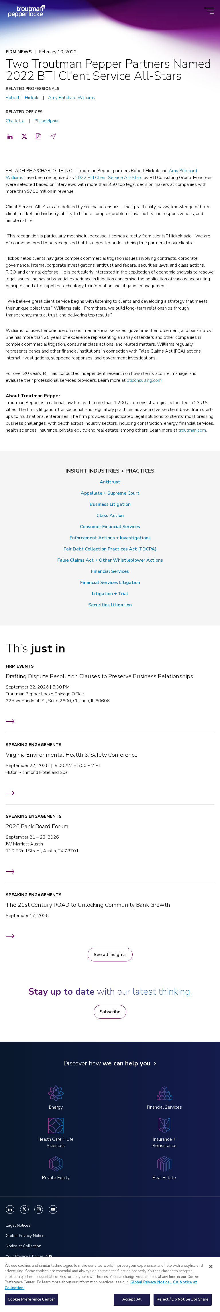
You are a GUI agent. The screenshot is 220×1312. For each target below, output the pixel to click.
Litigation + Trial (110, 594)
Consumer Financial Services (110, 527)
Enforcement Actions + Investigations (110, 538)
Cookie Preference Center (31, 1299)
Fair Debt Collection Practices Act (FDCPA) (110, 549)
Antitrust (110, 482)
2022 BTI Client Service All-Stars (108, 177)
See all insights (110, 954)
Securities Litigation (110, 605)
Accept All (132, 1299)
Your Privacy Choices (25, 1256)
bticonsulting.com (144, 380)
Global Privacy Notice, (151, 1282)
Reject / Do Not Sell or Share (183, 1299)
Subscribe (110, 1012)
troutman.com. (192, 430)
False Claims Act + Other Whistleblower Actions (110, 560)
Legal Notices (18, 1225)
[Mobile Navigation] (209, 11)
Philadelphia (46, 121)
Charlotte (15, 121)
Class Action (110, 515)
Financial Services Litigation (110, 582)
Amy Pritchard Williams (71, 98)
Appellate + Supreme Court (110, 493)
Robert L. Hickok (22, 98)
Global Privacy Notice (25, 1235)
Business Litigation (110, 504)
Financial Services (110, 571)
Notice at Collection (23, 1246)
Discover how (107, 1063)
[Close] (211, 1266)
